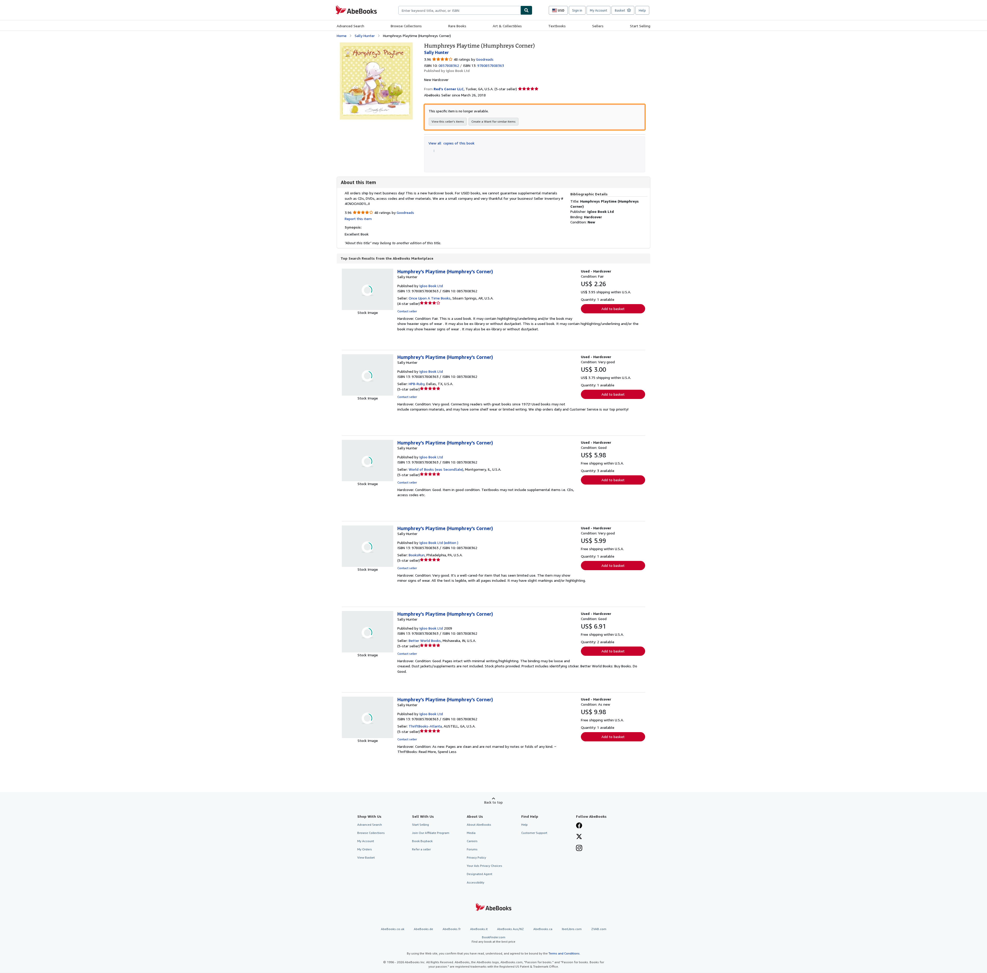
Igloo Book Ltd (431, 286)
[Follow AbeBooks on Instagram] (579, 848)
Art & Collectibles (507, 26)
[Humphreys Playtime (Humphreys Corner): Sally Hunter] (376, 45)
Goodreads (485, 59)
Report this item (358, 218)
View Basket (366, 857)
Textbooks (557, 26)
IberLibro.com (572, 929)
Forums (472, 849)
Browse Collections (406, 26)
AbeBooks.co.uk (392, 929)
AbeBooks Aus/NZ (510, 929)
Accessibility (475, 882)
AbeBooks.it (479, 929)
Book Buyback (422, 841)
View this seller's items (448, 121)
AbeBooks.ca (542, 929)
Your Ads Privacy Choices (484, 866)
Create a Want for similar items (493, 121)
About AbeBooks (479, 824)
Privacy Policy (476, 857)
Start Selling (640, 26)
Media (471, 833)
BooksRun (417, 555)
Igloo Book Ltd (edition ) (438, 542)
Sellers (598, 26)
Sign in (577, 10)
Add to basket (613, 308)
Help (642, 10)
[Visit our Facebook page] (579, 826)
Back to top (493, 802)
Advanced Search (350, 26)
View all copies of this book (451, 143)
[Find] (526, 10)
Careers (472, 841)
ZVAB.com (598, 929)
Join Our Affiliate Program (430, 833)
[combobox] (459, 10)
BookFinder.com (493, 939)
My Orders (364, 849)
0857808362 (448, 65)
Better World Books (425, 640)
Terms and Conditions (564, 953)
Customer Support (534, 833)
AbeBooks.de (423, 929)
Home (341, 35)
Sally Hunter (365, 35)
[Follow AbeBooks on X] (579, 837)
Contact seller (407, 311)
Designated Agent (479, 874)
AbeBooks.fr (452, 929)
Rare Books (457, 26)
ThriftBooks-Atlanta (425, 726)
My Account (598, 10)
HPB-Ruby (416, 383)
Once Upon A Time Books (430, 298)
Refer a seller (421, 849)
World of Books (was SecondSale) (436, 469)
